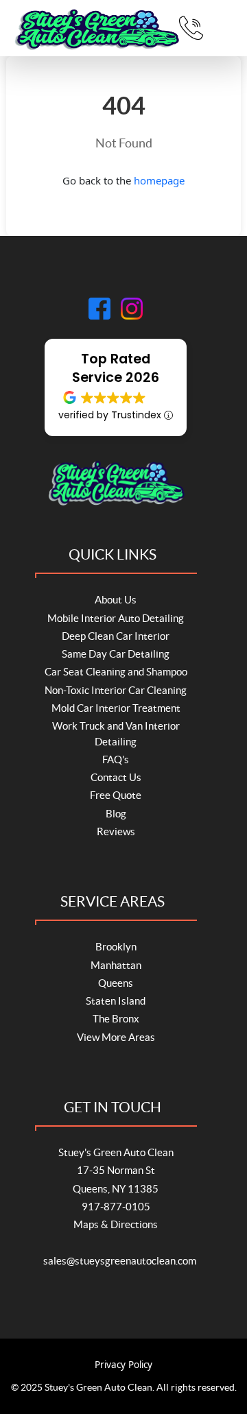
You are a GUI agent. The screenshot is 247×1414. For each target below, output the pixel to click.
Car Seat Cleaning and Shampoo (116, 672)
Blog (116, 813)
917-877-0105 (116, 1206)
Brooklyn (116, 946)
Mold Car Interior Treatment (115, 708)
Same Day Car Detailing (115, 654)
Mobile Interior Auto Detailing (115, 618)
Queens (115, 983)
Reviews (116, 831)
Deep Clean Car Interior (115, 636)
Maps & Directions (115, 1224)
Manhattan (116, 965)
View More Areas (116, 1037)
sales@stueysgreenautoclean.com (119, 1261)
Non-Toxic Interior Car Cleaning (116, 690)
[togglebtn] (223, 28)
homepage (159, 180)
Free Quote (115, 795)
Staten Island (115, 1001)
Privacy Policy (123, 1364)
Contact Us (116, 777)
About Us (116, 600)
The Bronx (116, 1018)
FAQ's (115, 759)
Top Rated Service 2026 (115, 368)
